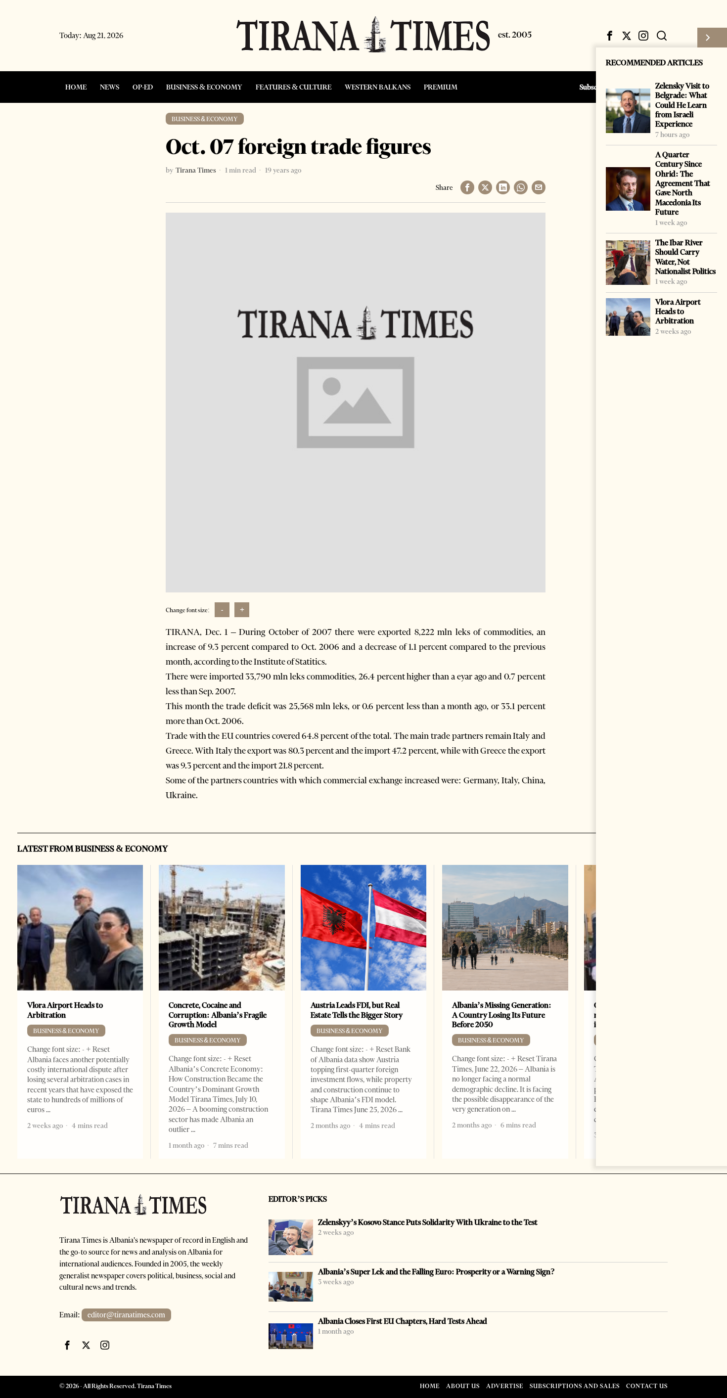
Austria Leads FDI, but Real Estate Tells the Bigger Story (357, 1009)
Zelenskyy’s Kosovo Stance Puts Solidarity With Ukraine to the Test (428, 1222)
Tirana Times (196, 170)
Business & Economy (205, 119)
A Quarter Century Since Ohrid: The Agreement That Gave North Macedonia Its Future (682, 183)
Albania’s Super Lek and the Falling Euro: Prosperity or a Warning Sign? (436, 1271)
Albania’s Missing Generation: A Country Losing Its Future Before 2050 (501, 1014)
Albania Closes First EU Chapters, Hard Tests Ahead (402, 1321)
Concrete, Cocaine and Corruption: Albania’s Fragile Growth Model (218, 1014)
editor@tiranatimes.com (126, 1314)
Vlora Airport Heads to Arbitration (678, 311)
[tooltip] (609, 35)
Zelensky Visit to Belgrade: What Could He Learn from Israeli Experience (682, 105)
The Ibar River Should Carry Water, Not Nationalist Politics (685, 257)
